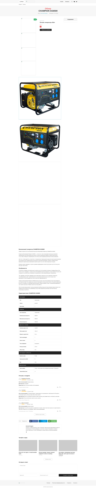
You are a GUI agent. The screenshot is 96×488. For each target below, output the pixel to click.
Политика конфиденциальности (58, 482)
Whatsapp (54, 421)
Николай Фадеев (44, 13)
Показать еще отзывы (40, 414)
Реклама (48, 482)
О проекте (69, 482)
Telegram (44, 421)
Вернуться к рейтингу (46, 29)
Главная (20, 4)
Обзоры (24, 4)
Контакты (67, 1)
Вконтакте (35, 421)
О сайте (61, 1)
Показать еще (48, 459)
